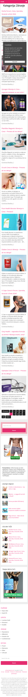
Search (14, 430)
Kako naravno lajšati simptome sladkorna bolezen (17, 509)
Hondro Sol (5, 636)
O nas (2, 672)
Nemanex (5, 648)
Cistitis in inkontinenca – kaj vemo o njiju (17, 488)
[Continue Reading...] (8, 84)
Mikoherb (5, 634)
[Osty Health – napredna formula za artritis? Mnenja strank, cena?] (14, 345)
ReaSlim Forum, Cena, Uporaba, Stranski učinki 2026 (16, 531)
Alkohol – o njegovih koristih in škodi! (17, 495)
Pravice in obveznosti (15, 672)
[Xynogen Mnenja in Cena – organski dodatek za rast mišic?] (14, 103)
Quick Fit (4, 613)
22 (3, 417)
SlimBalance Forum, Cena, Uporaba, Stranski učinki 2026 (16, 546)
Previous (5, 411)
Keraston (4, 622)
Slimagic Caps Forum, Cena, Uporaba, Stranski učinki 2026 (17, 553)
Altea (3, 650)
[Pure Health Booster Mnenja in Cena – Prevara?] (14, 222)
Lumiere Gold (6, 620)
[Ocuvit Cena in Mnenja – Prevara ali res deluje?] (14, 181)
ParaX (4, 646)
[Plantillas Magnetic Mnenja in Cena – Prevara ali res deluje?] (14, 142)
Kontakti (7, 672)
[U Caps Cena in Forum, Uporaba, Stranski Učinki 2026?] (14, 304)
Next (7, 417)
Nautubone (5, 632)
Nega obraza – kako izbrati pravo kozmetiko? (16, 516)
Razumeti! (15, 61)
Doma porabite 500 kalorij (16, 501)
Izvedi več (7, 57)
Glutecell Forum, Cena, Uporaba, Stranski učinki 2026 (16, 560)
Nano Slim (5, 611)
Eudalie (4, 625)
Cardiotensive (6, 639)
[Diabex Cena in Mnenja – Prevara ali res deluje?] (14, 263)
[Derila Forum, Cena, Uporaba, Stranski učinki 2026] (14, 24)
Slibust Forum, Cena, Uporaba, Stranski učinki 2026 (16, 538)
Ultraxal (4, 653)
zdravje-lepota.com (9, 670)
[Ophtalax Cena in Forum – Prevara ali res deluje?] (14, 384)
